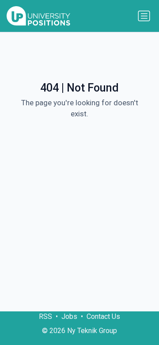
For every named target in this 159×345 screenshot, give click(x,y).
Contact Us (103, 316)
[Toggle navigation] (144, 16)
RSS (45, 316)
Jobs (69, 316)
